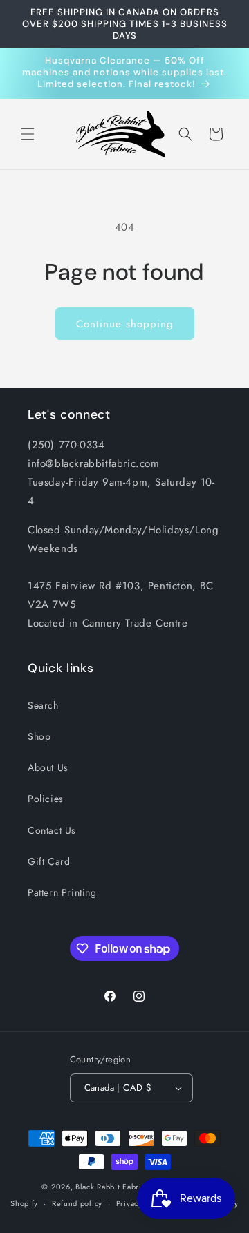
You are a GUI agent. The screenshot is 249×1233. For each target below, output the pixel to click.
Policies (46, 798)
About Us (48, 767)
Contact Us (52, 830)
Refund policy (77, 1203)
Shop (39, 736)
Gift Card (49, 861)
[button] (27, 134)
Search (43, 705)
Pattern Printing (62, 892)
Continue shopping (125, 324)
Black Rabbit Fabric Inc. (118, 1186)
